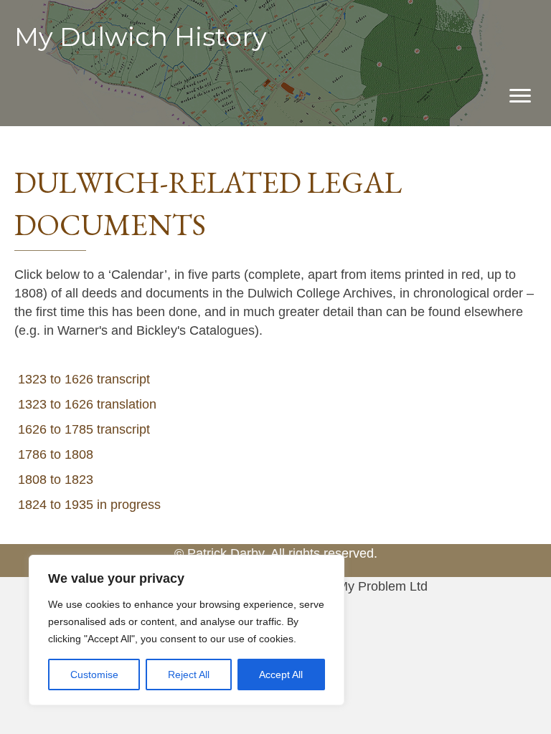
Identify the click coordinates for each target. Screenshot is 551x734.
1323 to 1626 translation (87, 404)
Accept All (281, 674)
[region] (186, 630)
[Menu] (520, 96)
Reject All (188, 674)
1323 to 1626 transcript (84, 379)
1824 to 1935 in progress (89, 504)
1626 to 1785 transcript (84, 429)
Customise (94, 674)
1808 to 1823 (55, 479)
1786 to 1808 (55, 454)
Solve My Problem (353, 586)
